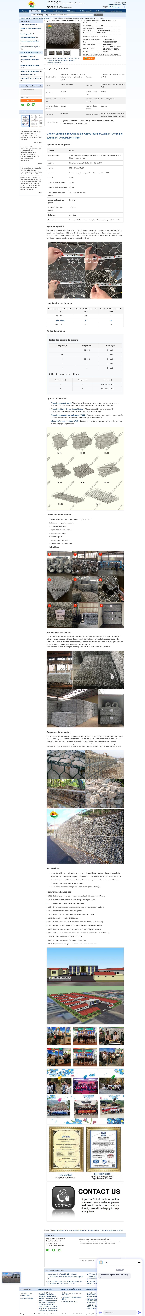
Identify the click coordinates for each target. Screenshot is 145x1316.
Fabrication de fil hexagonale (30, 59)
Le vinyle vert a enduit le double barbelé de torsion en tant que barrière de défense (96, 1294)
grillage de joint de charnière (30, 71)
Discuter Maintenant (114, 5)
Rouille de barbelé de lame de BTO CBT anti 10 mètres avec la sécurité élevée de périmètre (48, 1308)
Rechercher (99, 15)
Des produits (35, 11)
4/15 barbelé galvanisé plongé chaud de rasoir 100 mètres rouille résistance (96, 1300)
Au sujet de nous (58, 11)
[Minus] (139, 1262)
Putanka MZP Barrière (28, 37)
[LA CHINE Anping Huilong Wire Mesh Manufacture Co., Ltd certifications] (25, 126)
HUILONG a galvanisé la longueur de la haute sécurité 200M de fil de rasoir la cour (96, 1306)
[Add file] (100, 1312)
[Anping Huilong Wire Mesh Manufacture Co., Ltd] (33, 4)
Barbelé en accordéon (28, 24)
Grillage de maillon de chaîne (30, 65)
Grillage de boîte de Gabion (41, 18)
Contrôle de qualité (86, 11)
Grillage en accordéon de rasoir (31, 28)
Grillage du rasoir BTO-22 (70, 1301)
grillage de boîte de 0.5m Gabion (84, 1230)
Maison (24, 11)
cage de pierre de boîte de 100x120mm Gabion (62, 1274)
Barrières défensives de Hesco (31, 78)
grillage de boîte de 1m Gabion (63, 1230)
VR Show (46, 11)
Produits (28, 18)
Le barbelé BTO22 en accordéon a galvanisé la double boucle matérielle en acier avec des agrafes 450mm (48, 1295)
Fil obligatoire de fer (27, 75)
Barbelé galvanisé (26, 34)
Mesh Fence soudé (27, 56)
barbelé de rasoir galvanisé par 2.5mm (71, 1298)
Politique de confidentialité (28, 1314)
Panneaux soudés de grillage (30, 41)
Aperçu (22, 18)
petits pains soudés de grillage (30, 47)
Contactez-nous (100, 11)
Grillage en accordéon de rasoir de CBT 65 (72, 1294)
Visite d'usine (71, 11)
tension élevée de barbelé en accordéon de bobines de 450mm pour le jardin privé (48, 1302)
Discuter (90, 58)
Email (124, 5)
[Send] (139, 1312)
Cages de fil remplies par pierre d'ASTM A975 (109, 1230)
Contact (32, 100)
